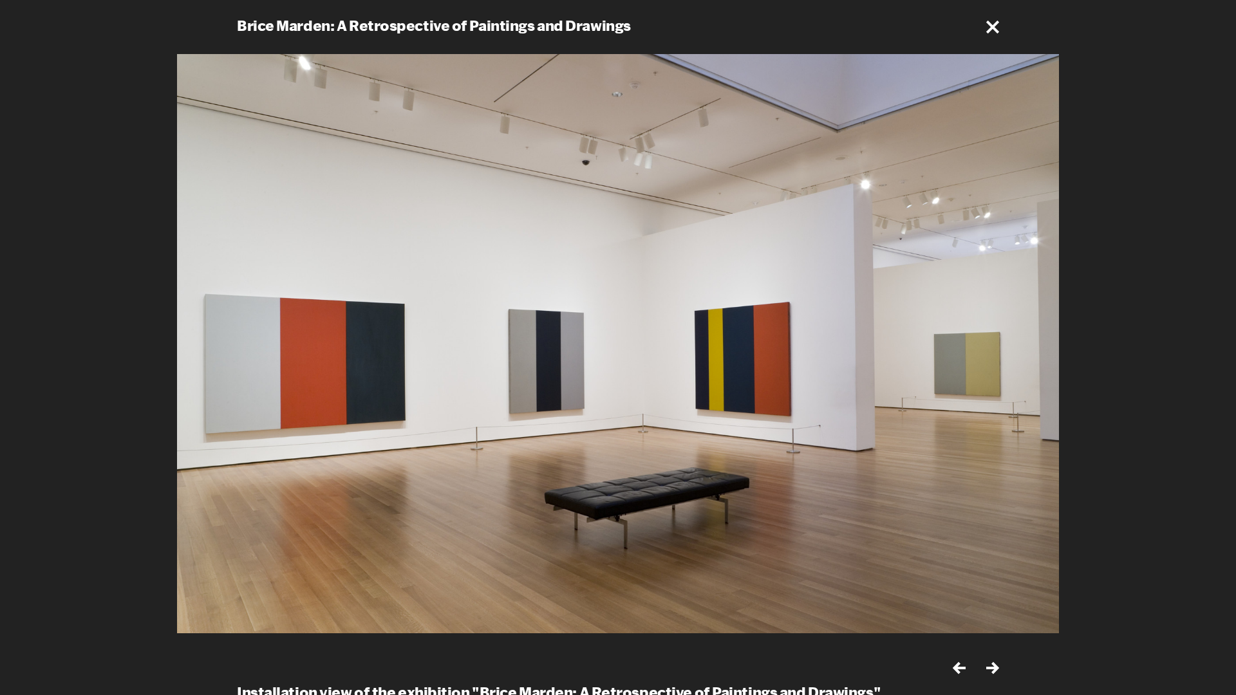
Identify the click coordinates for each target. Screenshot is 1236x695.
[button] (992, 27)
